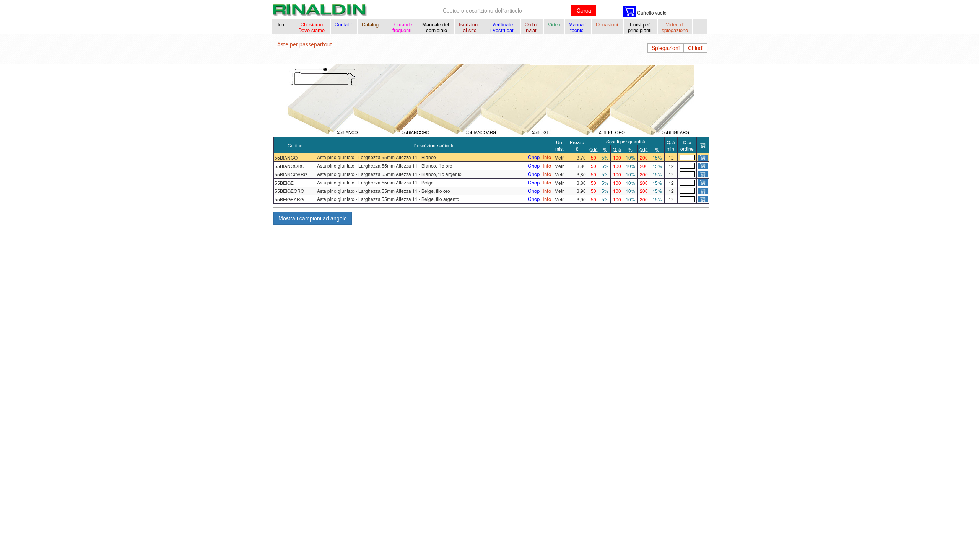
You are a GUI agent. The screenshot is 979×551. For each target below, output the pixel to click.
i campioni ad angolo (312, 218)
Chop (533, 157)
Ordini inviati (532, 27)
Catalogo (372, 24)
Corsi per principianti (640, 27)
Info (547, 157)
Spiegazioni (666, 48)
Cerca (584, 10)
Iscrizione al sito (470, 27)
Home (282, 24)
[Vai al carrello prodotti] (629, 11)
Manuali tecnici (578, 27)
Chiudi (695, 48)
